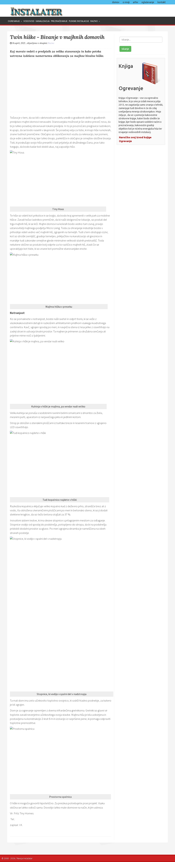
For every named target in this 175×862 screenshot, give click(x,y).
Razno (94, 21)
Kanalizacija (43, 21)
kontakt (162, 2)
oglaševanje (148, 2)
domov (115, 2)
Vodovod (28, 21)
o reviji (126, 2)
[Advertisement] (60, 85)
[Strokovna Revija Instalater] (46, 10)
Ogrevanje (14, 21)
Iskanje (125, 49)
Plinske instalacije (79, 21)
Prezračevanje (59, 21)
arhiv (135, 2)
